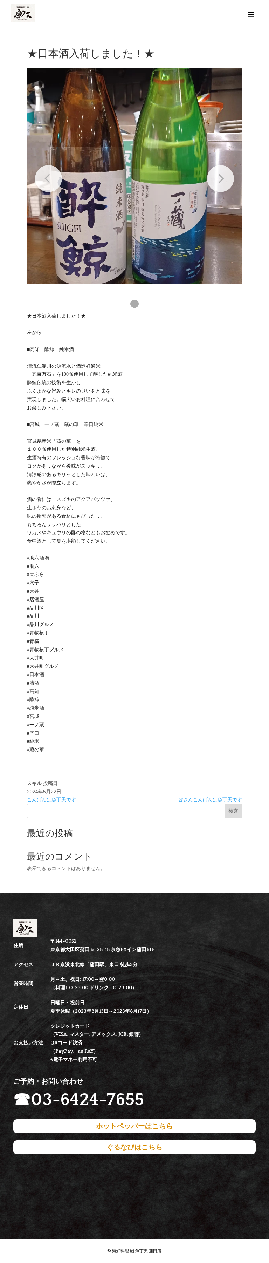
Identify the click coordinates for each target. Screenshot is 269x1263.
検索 (233, 811)
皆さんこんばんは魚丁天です (210, 799)
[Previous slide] (48, 178)
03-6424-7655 (87, 1099)
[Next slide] (220, 178)
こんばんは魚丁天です (51, 799)
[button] (134, 304)
